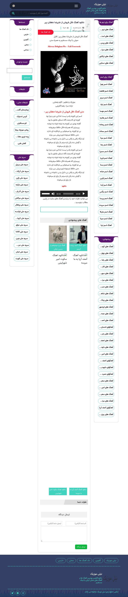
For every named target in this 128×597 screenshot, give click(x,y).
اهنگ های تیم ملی (105, 29)
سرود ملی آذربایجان (21, 191)
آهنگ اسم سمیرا (106, 151)
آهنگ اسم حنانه (106, 171)
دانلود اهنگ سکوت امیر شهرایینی (57, 491)
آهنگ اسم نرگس (106, 191)
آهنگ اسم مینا (106, 138)
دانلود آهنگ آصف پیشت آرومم (78, 247)
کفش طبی (22, 143)
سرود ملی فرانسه (22, 211)
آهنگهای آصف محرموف (105, 360)
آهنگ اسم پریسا (106, 198)
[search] (13, 14)
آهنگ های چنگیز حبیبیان (105, 300)
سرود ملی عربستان (21, 245)
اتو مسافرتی (22, 123)
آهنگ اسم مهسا (106, 111)
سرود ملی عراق (22, 225)
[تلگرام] (17, 593)
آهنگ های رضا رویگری (105, 260)
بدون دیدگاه (76, 30)
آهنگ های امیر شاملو (105, 354)
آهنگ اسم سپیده (106, 205)
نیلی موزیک (111, 560)
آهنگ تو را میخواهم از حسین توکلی (57, 247)
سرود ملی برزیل (22, 164)
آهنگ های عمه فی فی (105, 313)
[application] (64, 194)
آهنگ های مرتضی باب (105, 280)
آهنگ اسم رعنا (106, 144)
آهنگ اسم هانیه (106, 118)
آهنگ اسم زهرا (106, 84)
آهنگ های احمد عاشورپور (105, 320)
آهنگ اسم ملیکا (106, 212)
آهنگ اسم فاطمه (106, 91)
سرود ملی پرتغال (21, 205)
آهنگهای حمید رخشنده (105, 374)
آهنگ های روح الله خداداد (105, 414)
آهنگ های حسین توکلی (105, 287)
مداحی (26, 49)
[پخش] (83, 193)
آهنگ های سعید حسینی (105, 380)
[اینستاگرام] (23, 593)
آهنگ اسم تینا (106, 225)
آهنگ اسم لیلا (106, 104)
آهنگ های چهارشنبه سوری (105, 253)
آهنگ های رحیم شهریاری (105, 334)
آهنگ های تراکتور (106, 56)
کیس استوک (22, 116)
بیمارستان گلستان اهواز (21, 109)
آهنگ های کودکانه (106, 246)
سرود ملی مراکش (22, 198)
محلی (27, 44)
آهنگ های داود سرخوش (105, 347)
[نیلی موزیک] (112, 8)
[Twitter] (12, 593)
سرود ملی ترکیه (22, 184)
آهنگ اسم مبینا (106, 218)
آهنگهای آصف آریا (106, 407)
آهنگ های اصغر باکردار (105, 340)
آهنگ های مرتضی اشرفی (105, 401)
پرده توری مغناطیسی (21, 136)
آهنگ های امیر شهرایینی (105, 387)
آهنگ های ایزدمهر (106, 307)
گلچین (26, 39)
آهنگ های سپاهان (105, 49)
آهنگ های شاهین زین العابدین (105, 293)
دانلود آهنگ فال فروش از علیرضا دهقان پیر (64, 22)
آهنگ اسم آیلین (106, 178)
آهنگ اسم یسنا (106, 165)
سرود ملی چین (22, 238)
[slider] (46, 193)
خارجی (26, 34)
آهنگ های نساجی (106, 63)
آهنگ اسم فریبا (106, 158)
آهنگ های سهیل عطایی (105, 273)
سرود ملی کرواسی (22, 218)
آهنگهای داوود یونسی (105, 367)
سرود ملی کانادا (22, 231)
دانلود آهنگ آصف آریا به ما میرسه (78, 491)
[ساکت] (53, 193)
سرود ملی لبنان (22, 252)
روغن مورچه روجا (22, 130)
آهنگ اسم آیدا (106, 185)
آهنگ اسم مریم (106, 97)
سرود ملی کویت (22, 258)
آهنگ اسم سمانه (106, 131)
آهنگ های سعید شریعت (105, 394)
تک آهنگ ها (45, 32)
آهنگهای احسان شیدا (105, 327)
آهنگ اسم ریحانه (106, 124)
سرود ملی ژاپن (22, 178)
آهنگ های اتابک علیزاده (105, 266)
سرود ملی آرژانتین (22, 171)
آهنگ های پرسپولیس (105, 43)
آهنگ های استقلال (105, 36)
